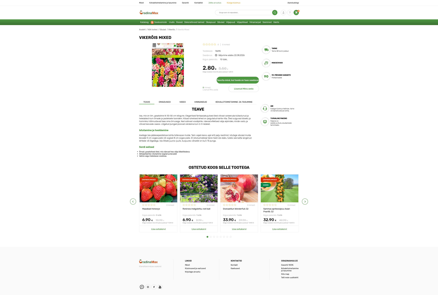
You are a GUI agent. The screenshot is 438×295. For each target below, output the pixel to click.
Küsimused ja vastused (195, 268)
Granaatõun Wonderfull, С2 (235, 209)
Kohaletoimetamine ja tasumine (162, 3)
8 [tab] (230, 237)
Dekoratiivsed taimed (194, 22)
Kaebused (235, 268)
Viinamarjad (255, 22)
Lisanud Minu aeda (243, 88)
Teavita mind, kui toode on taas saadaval (238, 80)
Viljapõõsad (242, 22)
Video (182, 102)
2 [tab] (211, 237)
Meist (141, 3)
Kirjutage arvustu (192, 272)
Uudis (172, 22)
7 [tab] (227, 237)
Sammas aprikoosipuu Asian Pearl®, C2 (276, 210)
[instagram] (148, 287)
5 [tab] (221, 237)
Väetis (276, 22)
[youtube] (160, 287)
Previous (133, 201)
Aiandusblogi (293, 3)
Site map (285, 274)
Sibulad (220, 22)
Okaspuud (211, 22)
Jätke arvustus (214, 3)
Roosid (179, 22)
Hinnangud (200, 102)
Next (305, 201)
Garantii (185, 3)
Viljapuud (230, 22)
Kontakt (234, 265)
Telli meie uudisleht (289, 277)
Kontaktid (198, 3)
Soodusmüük (160, 22)
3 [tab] (214, 237)
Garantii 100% (287, 265)
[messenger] (142, 287)
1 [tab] (207, 237)
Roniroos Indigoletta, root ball (196, 209)
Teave (146, 102)
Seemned (267, 22)
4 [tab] (217, 237)
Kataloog (144, 22)
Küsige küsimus (233, 3)
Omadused (165, 102)
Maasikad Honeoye (151, 209)
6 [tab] (224, 237)
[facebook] (154, 287)
